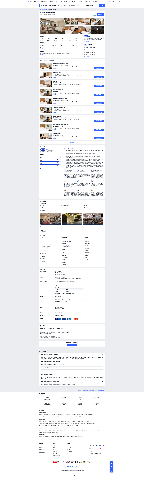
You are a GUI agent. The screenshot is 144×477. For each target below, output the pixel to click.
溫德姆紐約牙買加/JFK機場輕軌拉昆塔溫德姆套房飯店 (53, 414)
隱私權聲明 (55, 453)
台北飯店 (41, 430)
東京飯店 (53, 430)
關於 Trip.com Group (56, 455)
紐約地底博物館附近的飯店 (75, 421)
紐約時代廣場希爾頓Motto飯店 (80, 416)
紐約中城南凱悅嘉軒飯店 (47, 13)
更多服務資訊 (41, 449)
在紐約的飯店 (91, 390)
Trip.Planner (74, 1)
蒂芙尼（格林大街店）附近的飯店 (45, 421)
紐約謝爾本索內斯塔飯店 (88, 414)
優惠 (99, 1)
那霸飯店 (81, 430)
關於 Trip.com (55, 445)
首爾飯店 (73, 430)
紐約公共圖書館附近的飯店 (59, 423)
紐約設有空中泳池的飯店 (61, 436)
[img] (52, 26)
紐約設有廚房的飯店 (70, 436)
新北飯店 (93, 430)
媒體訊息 (54, 447)
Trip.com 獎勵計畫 (93, 1)
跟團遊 (65, 1)
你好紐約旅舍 (64, 416)
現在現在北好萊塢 (71, 416)
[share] (111, 467)
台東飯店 (41, 432)
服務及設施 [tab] (51, 60)
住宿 (28, 1)
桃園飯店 (97, 430)
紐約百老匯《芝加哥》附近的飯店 (71, 423)
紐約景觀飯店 (47, 436)
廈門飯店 (85, 430)
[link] (111, 2)
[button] (116, 2)
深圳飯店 (57, 432)
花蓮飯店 (49, 432)
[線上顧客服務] (111, 470)
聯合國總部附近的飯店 (85, 421)
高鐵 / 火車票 (36, 1)
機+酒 (56, 1)
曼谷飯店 (77, 430)
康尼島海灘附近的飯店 (82, 423)
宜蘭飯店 (89, 430)
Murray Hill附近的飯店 (43, 425)
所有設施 (41, 48)
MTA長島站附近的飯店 (74, 425)
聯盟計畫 (68, 449)
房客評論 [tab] (45, 60)
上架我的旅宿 (69, 451)
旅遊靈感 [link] (80, 1)
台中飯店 (45, 430)
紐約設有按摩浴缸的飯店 (79, 436)
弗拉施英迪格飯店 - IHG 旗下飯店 (45, 416)
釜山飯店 (69, 430)
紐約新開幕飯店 (53, 436)
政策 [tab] (56, 60)
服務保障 (41, 447)
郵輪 (69, 1)
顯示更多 (41, 54)
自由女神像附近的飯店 (56, 421)
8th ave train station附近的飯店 (63, 425)
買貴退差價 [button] (94, 15)
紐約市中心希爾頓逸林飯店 (56, 416)
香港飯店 (53, 432)
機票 (31, 1)
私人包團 (60, 1)
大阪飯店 (65, 430)
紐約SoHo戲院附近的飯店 (65, 421)
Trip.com (77, 390)
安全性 (68, 453)
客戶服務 (41, 445)
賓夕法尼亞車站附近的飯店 (52, 425)
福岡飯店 (45, 432)
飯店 (81, 390)
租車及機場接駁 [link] (44, 1)
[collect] (111, 463)
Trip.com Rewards (70, 447)
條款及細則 (55, 451)
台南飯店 (61, 430)
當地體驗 (51, 1)
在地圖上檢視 (86, 56)
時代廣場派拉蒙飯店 (67, 414)
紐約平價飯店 (41, 436)
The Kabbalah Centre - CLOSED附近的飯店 (46, 423)
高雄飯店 (49, 430)
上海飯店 (57, 430)
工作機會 (54, 449)
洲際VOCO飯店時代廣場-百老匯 (77, 414)
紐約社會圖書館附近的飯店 (91, 423)
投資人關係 (69, 445)
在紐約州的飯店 (85, 390)
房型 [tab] (41, 60)
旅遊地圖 (86, 1)
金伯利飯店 (41, 414)
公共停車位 (65, 205)
